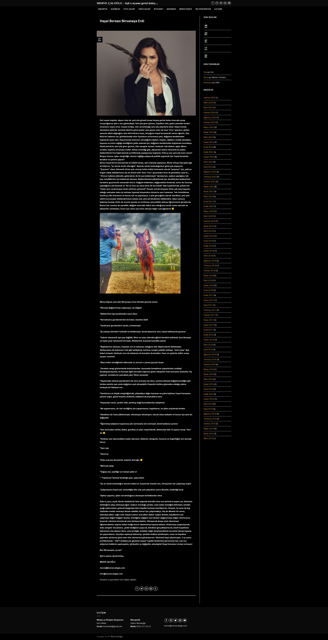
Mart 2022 (208, 196)
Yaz (205, 72)
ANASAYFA (102, 9)
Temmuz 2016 (210, 359)
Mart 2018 (208, 280)
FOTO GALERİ (129, 9)
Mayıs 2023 (209, 127)
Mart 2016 (208, 379)
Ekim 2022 (208, 161)
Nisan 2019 (209, 226)
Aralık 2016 (208, 334)
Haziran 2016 (209, 364)
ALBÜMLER (115, 9)
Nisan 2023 (209, 132)
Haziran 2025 (209, 97)
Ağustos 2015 (210, 413)
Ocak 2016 (208, 389)
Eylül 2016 (208, 349)
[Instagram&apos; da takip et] (217, 3)
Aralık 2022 (208, 151)
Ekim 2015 (208, 403)
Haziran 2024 (209, 112)
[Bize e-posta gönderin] (225, 3)
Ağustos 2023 (210, 117)
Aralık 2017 (208, 295)
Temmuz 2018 (210, 265)
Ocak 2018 (208, 290)
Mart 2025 (208, 102)
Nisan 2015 (209, 433)
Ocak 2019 (208, 240)
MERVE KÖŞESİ (185, 9)
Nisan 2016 (209, 374)
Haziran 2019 (209, 221)
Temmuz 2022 (210, 176)
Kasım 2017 (209, 300)
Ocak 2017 (208, 329)
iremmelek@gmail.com (112, 626)
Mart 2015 (208, 438)
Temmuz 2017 (210, 310)
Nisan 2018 (209, 275)
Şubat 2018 (209, 285)
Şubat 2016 (209, 384)
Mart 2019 (208, 230)
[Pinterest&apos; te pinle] (151, 588)
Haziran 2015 (209, 423)
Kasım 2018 (209, 250)
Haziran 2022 (209, 181)
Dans (206, 77)
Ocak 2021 (208, 201)
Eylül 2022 (208, 166)
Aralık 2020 (208, 206)
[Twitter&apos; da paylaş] (142, 588)
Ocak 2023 (208, 146)
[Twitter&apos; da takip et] (221, 3)
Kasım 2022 (209, 156)
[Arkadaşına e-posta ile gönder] (146, 588)
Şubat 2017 (209, 324)
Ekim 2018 (208, 255)
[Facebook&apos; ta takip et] (213, 3)
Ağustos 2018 (210, 260)
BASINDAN (171, 9)
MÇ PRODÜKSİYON (203, 9)
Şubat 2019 (209, 235)
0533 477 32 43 (143, 626)
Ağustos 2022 (210, 171)
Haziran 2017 (209, 314)
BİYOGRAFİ (158, 9)
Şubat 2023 (209, 142)
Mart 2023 (208, 137)
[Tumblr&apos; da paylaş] (155, 588)
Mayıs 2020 (209, 211)
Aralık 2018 (208, 245)
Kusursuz (208, 82)
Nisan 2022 (209, 191)
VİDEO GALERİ (144, 9)
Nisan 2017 (209, 319)
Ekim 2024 (208, 107)
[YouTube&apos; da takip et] (229, 3)
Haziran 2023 (209, 122)
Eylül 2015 (208, 408)
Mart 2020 (208, 216)
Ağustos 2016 (210, 354)
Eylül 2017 (208, 305)
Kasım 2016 (209, 339)
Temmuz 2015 (210, 418)
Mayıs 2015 (209, 428)
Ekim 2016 (208, 344)
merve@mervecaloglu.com (175, 625)
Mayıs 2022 (209, 186)
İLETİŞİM (218, 9)
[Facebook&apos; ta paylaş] (137, 588)
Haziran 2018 (209, 270)
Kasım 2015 (209, 398)
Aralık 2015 (208, 394)
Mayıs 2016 (209, 369)
